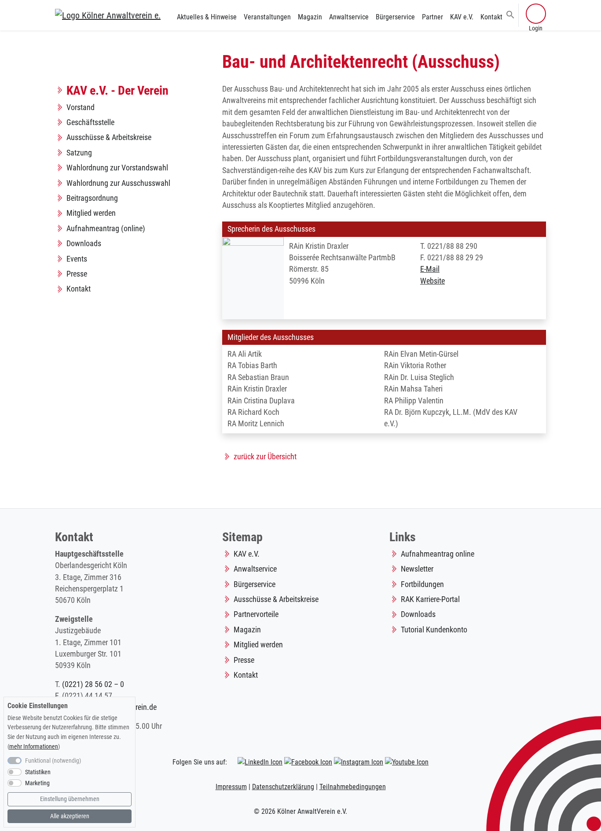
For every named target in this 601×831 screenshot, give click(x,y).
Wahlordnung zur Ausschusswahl (118, 183)
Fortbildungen (422, 584)
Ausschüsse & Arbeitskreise (108, 137)
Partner (432, 17)
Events (76, 259)
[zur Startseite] (108, 15)
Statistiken (38, 772)
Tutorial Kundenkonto (434, 629)
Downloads (83, 243)
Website (432, 281)
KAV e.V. (461, 17)
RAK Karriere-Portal (430, 599)
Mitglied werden (91, 213)
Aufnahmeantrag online (437, 554)
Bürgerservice (395, 17)
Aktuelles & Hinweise (207, 17)
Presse (76, 274)
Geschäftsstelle (90, 122)
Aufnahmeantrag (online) (105, 228)
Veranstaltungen (267, 17)
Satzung (79, 152)
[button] (510, 14)
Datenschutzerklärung (283, 787)
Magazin (310, 17)
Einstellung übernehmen (69, 799)
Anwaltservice (349, 17)
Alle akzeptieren (69, 816)
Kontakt (491, 17)
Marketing (37, 783)
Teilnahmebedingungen (352, 787)
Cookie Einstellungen (37, 706)
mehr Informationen (33, 746)
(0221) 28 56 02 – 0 (93, 684)
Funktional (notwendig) (53, 761)
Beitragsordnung (92, 198)
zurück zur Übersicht (265, 456)
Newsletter (417, 569)
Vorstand (80, 107)
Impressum (231, 787)
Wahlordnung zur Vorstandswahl (117, 167)
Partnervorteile (256, 614)
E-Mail (430, 269)
